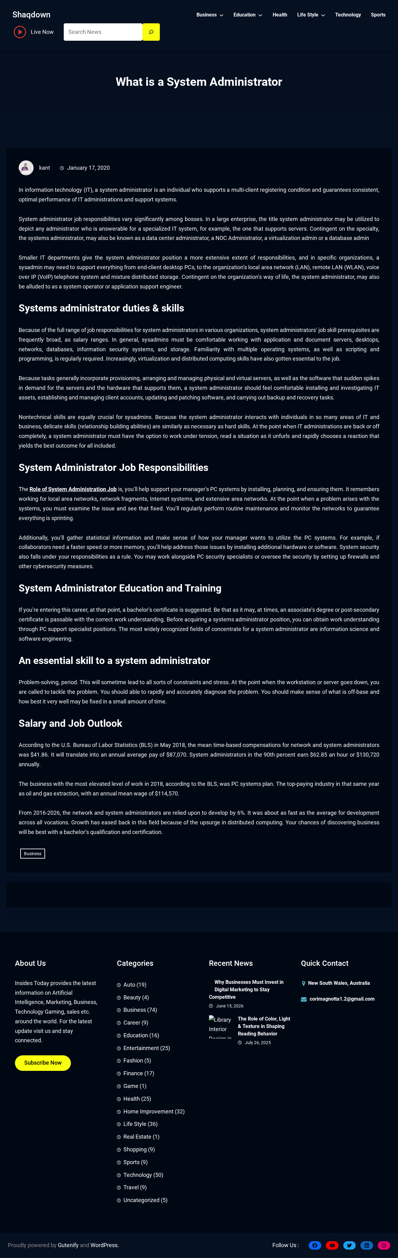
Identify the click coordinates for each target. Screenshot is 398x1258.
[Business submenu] (221, 14)
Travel (131, 1187)
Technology (137, 1175)
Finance (133, 1073)
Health (131, 1099)
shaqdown (31, 14)
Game (130, 1086)
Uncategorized (141, 1200)
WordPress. (104, 1245)
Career (131, 1023)
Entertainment (141, 1048)
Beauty (132, 997)
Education (135, 1035)
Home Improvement (148, 1111)
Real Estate (137, 1137)
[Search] (151, 32)
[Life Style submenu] (323, 14)
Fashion (133, 1061)
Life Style (134, 1124)
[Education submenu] (260, 14)
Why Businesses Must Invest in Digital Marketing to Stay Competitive (246, 989)
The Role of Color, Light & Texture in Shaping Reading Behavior (264, 1026)
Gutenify (68, 1245)
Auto (129, 985)
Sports (131, 1162)
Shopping (135, 1149)
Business (32, 853)
